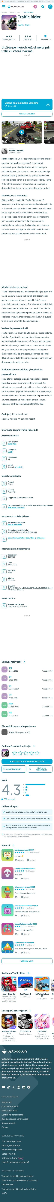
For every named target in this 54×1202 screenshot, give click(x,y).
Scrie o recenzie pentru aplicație (27, 761)
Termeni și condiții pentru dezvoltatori (19, 1189)
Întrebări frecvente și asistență (15, 1162)
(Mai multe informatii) (16, 507)
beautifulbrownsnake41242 (26, 924)
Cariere (5, 1127)
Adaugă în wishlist (13, 769)
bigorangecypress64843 (25, 887)
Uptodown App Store (11, 1141)
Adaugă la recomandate (41, 769)
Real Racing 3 (25, 994)
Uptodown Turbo (12, 1158)
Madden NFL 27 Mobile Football (40, 1)
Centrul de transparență (12, 1114)
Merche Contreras (16, 151)
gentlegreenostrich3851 (24, 850)
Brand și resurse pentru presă (15, 1119)
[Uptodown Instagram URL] (18, 1087)
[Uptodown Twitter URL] (13, 1087)
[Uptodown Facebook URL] (29, 1087)
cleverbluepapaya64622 (25, 868)
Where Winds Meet (10, 1)
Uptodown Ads (9, 1153)
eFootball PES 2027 (23, 1)
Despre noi (6, 1102)
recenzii (7, 39)
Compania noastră (10, 1106)
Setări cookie (8, 1184)
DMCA (4, 1193)
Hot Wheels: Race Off (42, 995)
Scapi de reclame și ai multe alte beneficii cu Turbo (25, 95)
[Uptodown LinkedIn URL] (24, 1087)
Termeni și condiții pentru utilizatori (17, 1176)
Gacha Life (42, 1031)
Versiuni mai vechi (27, 114)
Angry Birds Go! (9, 994)
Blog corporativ (9, 1123)
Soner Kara (23, 25)
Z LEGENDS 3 (25, 1031)
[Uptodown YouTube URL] (3, 1087)
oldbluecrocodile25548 (24, 942)
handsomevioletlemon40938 (26, 905)
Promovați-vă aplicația (12, 1149)
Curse (10, 452)
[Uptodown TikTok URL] (8, 1087)
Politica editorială (9, 1110)
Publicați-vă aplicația (11, 1145)
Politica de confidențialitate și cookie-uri (20, 1180)
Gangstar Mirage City (9, 1032)
